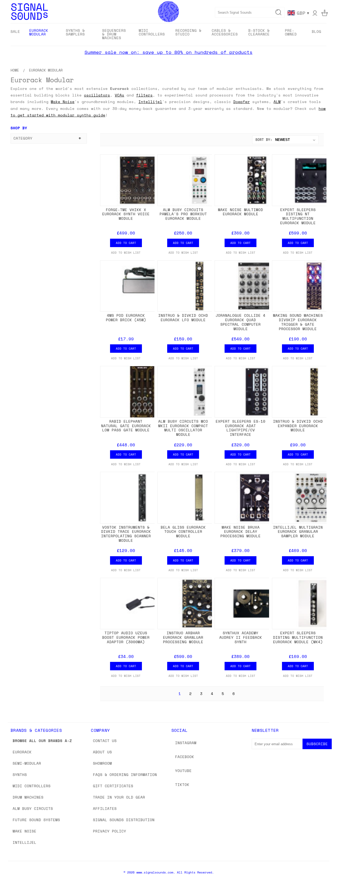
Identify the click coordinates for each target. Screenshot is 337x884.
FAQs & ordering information (125, 774)
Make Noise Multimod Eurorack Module (240, 212)
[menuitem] (15, 31)
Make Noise (63, 101)
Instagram (185, 742)
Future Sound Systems (36, 819)
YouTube (183, 770)
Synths (20, 774)
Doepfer (241, 101)
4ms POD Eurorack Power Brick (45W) (126, 318)
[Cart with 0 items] (324, 13)
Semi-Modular (27, 763)
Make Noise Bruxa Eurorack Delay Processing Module (240, 531)
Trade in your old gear (119, 797)
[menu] (168, 34)
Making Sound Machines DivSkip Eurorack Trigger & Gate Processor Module (298, 322)
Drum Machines (28, 797)
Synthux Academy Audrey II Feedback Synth (240, 637)
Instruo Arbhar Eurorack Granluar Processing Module (183, 637)
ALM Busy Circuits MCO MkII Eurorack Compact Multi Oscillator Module (183, 427)
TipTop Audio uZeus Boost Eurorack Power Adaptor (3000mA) (126, 637)
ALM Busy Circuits (33, 808)
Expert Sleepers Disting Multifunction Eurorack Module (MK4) (298, 637)
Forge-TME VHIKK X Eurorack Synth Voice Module (126, 214)
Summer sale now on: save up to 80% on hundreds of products (168, 52)
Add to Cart (126, 243)
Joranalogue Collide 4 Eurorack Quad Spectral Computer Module (240, 322)
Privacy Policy (109, 831)
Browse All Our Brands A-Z (42, 740)
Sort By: (263, 139)
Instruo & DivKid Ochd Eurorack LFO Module (183, 318)
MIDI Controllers (32, 786)
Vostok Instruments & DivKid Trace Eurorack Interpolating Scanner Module (126, 533)
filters (144, 95)
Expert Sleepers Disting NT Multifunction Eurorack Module (298, 216)
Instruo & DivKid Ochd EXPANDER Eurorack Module (298, 425)
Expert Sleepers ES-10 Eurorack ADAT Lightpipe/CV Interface (240, 427)
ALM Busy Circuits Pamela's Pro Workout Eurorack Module (183, 214)
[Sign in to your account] (315, 13)
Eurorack (22, 752)
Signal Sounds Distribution (124, 819)
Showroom (102, 763)
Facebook (184, 756)
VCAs (119, 95)
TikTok (182, 784)
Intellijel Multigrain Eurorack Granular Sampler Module (298, 531)
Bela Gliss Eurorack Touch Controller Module (183, 531)
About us (102, 752)
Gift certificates (113, 786)
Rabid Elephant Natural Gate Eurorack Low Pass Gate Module (126, 425)
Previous (323, 867)
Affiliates (105, 808)
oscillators (97, 95)
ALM (277, 101)
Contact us (105, 740)
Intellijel (150, 101)
